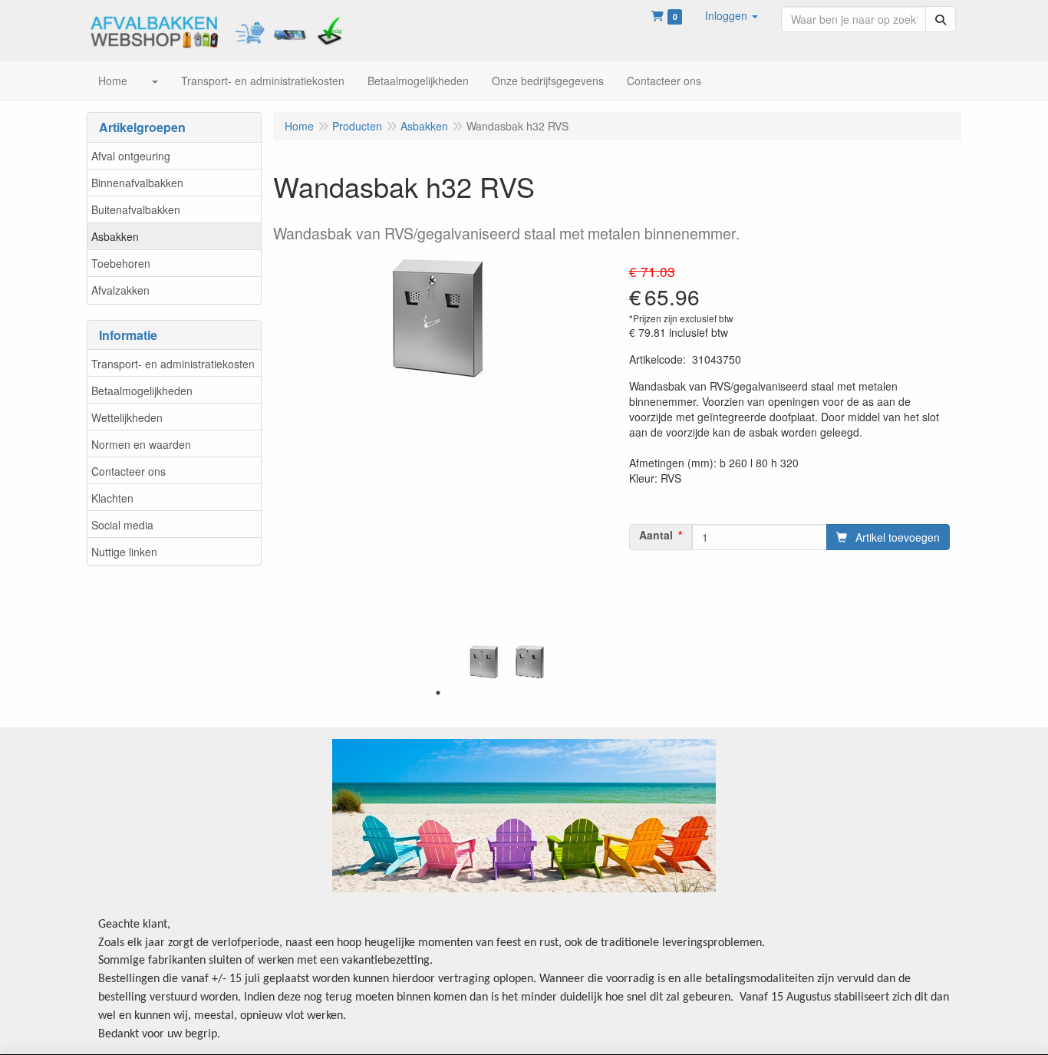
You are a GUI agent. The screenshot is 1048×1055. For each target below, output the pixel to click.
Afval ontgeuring (130, 155)
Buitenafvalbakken (135, 209)
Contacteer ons (128, 471)
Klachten (112, 498)
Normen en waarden (141, 444)
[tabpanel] (484, 662)
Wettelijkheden (127, 417)
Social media (122, 524)
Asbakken (115, 236)
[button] (732, 15)
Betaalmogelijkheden (142, 390)
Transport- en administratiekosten (173, 363)
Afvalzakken (120, 290)
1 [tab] (438, 693)
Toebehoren (120, 263)
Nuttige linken (124, 551)
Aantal (656, 534)
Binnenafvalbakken (137, 182)
